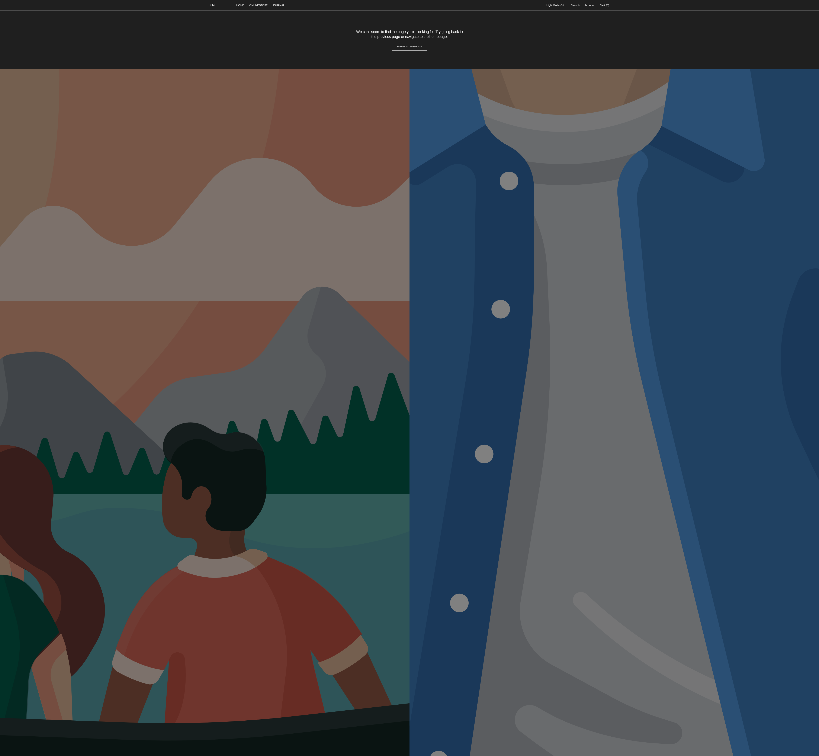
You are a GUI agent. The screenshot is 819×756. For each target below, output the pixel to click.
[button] (575, 5)
